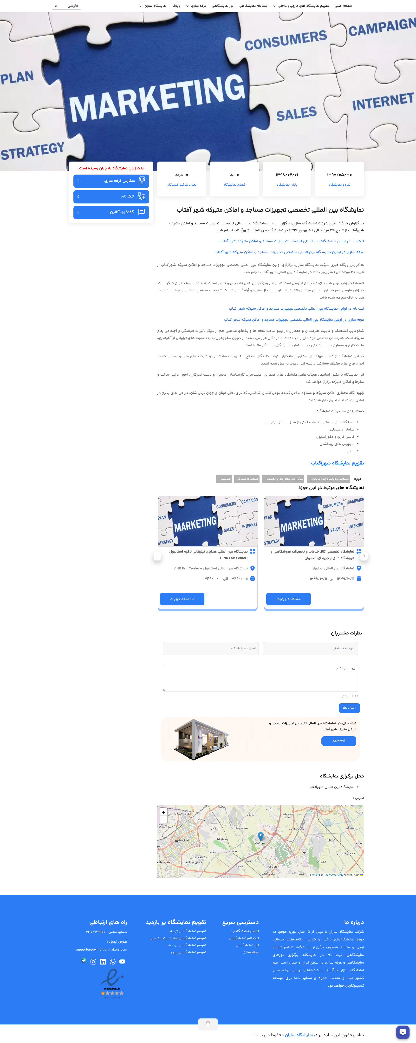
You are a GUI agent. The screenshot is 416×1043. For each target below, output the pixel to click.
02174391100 (95, 932)
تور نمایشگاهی (223, 6)
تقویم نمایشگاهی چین (188, 952)
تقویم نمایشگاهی (245, 931)
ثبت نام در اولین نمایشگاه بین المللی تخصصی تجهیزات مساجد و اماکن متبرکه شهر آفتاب (291, 241)
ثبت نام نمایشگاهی (253, 6)
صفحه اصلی (343, 6)
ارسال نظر (349, 708)
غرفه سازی (198, 6)
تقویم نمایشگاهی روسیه (187, 945)
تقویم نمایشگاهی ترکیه (188, 931)
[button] (157, 556)
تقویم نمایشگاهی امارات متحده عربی (178, 938)
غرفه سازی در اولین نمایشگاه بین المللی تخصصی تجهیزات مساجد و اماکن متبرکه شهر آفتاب (289, 252)
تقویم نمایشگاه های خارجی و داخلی (303, 6)
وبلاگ (176, 6)
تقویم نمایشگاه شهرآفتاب (337, 463)
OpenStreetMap (333, 875)
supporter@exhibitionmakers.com (101, 949)
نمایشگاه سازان (155, 6)
